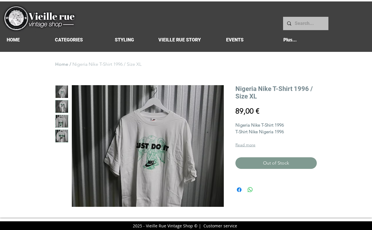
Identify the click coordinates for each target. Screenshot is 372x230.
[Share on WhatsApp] (250, 189)
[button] (68, 40)
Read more (245, 144)
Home (61, 64)
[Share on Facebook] (239, 189)
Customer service (220, 226)
